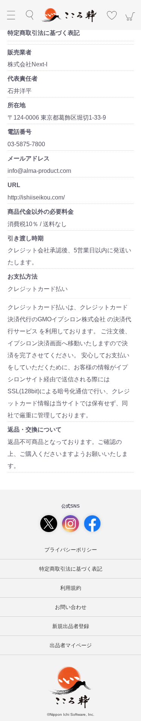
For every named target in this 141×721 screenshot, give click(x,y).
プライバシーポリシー (70, 550)
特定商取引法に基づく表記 (70, 569)
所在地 (17, 105)
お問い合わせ (70, 607)
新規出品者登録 (70, 626)
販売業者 (20, 52)
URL (14, 185)
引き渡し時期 (26, 238)
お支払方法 (23, 276)
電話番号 (20, 132)
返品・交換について (35, 429)
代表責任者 (23, 78)
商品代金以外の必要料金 (41, 211)
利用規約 (70, 588)
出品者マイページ (71, 645)
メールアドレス (29, 158)
